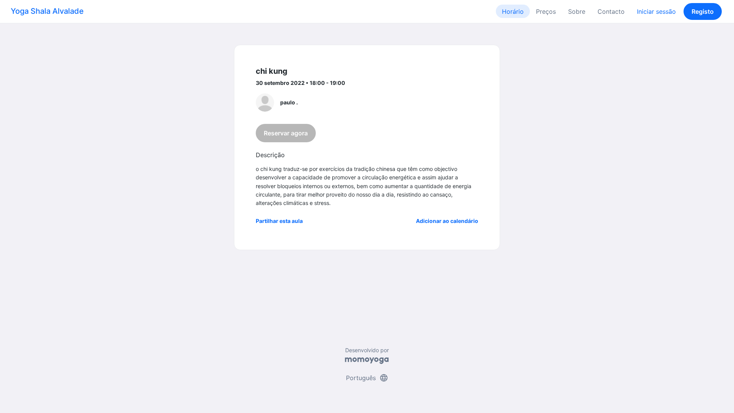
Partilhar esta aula (279, 221)
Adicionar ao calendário (447, 221)
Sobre (576, 11)
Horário (513, 11)
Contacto (611, 11)
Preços (546, 11)
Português (367, 377)
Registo (703, 11)
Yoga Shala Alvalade (47, 11)
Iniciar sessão (656, 11)
